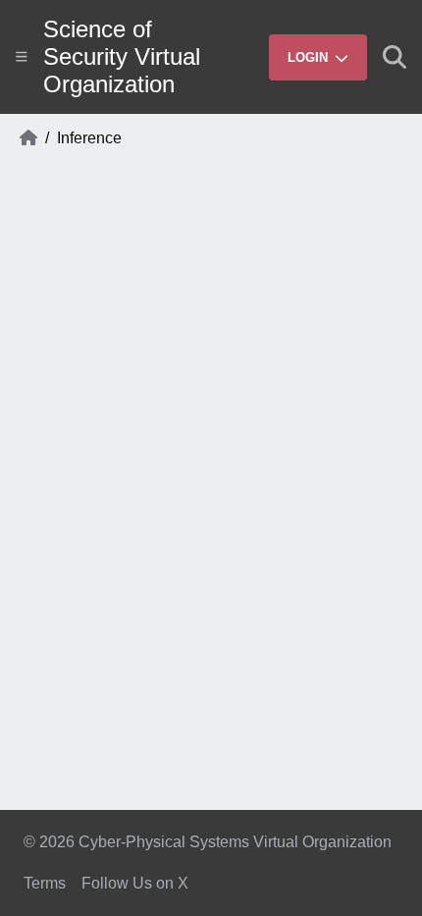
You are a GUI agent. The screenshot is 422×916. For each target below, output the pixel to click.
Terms (45, 883)
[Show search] (394, 57)
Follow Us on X (134, 883)
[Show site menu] (21, 56)
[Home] (28, 138)
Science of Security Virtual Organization (121, 56)
